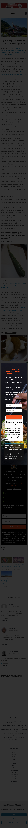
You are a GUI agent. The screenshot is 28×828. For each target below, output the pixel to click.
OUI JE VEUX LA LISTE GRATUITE (14, 417)
